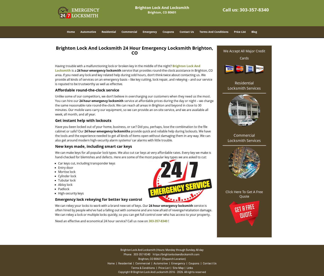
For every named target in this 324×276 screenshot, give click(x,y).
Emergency (150, 32)
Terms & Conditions (143, 267)
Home (71, 32)
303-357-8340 (254, 10)
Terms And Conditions (214, 32)
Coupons (168, 32)
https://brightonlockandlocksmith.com (176, 254)
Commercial (129, 32)
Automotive (88, 32)
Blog (254, 32)
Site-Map (178, 267)
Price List (240, 32)
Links (190, 267)
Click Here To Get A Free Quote (244, 194)
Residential (109, 32)
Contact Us (187, 32)
